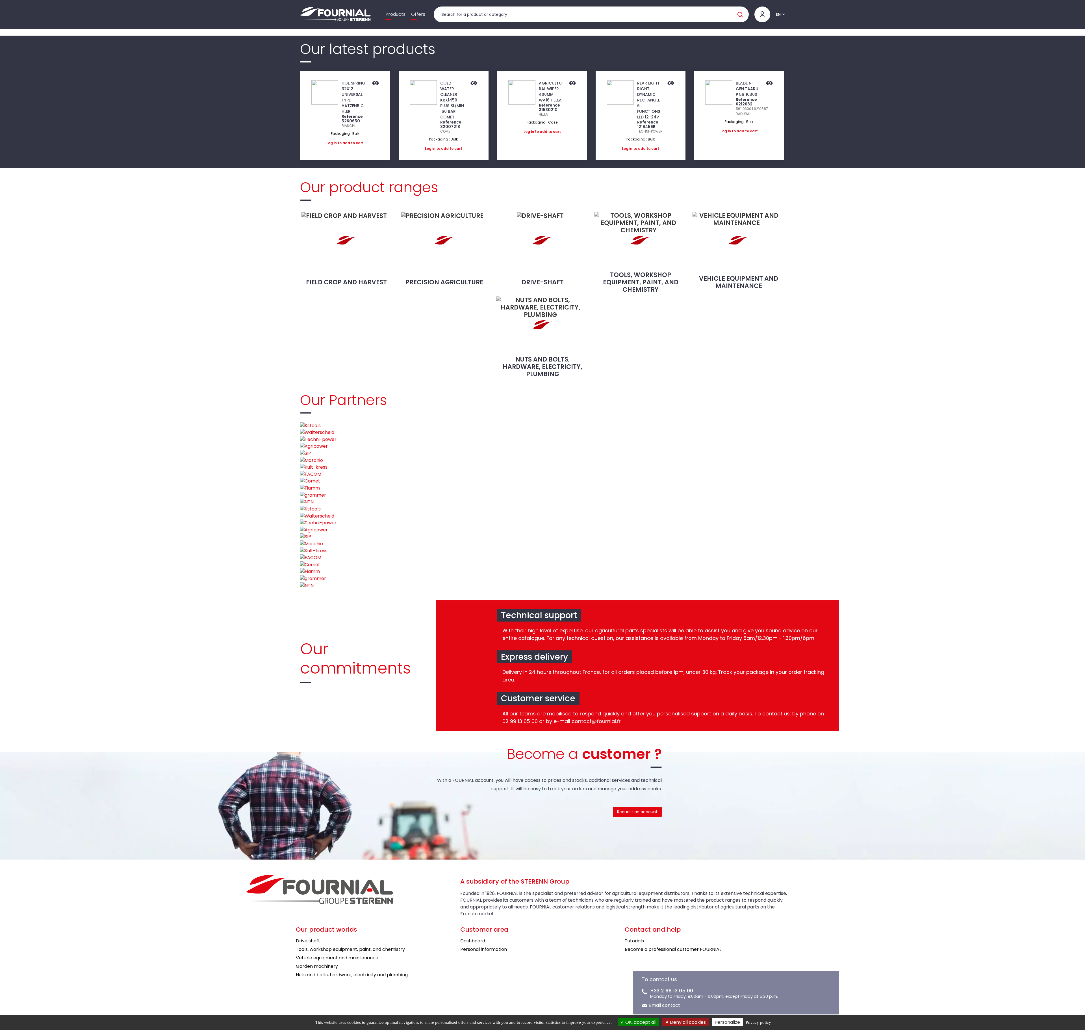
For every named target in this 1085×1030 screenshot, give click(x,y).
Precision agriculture (444, 282)
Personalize (727, 1022)
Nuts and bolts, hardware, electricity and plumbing (352, 974)
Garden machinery (317, 966)
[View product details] (375, 83)
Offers (418, 14)
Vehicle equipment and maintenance (738, 282)
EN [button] (778, 14)
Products (395, 14)
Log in (331, 142)
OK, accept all (640, 1022)
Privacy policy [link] (758, 1022)
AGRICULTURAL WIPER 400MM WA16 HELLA (550, 91)
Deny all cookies (687, 1022)
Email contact (664, 1005)
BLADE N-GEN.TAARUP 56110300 (747, 88)
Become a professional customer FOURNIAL (673, 949)
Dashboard (472, 941)
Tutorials (634, 941)
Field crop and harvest (346, 282)
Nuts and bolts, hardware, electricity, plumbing (542, 366)
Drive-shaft (543, 282)
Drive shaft (308, 941)
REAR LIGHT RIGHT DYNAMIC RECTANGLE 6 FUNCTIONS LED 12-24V (648, 100)
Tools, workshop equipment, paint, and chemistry (640, 282)
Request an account (637, 812)
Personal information (483, 949)
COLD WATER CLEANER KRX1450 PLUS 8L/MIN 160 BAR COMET (452, 100)
